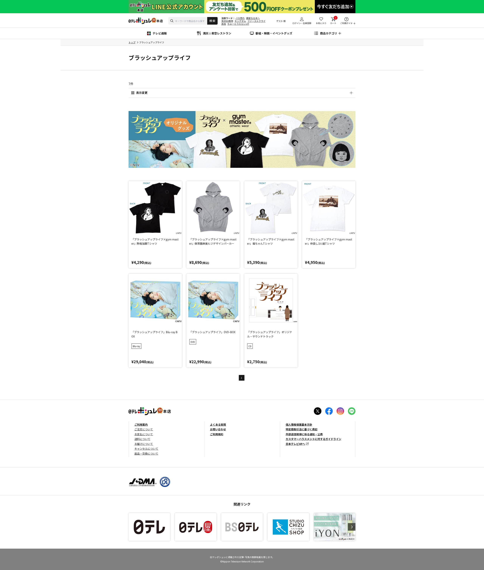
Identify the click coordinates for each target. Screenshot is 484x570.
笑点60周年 (227, 21)
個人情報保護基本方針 (299, 424)
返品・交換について (146, 453)
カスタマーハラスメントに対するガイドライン (313, 439)
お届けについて (143, 444)
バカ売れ (240, 18)
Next (351, 527)
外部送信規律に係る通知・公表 (304, 434)
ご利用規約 (216, 434)
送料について (142, 439)
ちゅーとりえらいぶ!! (238, 23)
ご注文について (143, 429)
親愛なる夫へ (253, 18)
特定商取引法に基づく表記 (301, 429)
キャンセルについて (146, 448)
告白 (223, 23)
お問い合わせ (218, 429)
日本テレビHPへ (295, 444)
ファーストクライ (256, 21)
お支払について (143, 434)
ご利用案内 (141, 424)
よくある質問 (218, 424)
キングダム (240, 21)
